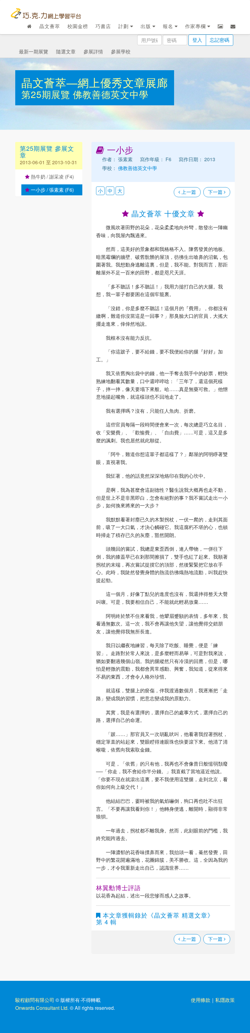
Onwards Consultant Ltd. (42, 1007)
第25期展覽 (47, 94)
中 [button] (110, 190)
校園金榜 (77, 26)
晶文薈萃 (49, 26)
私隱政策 (225, 999)
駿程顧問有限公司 (34, 999)
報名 (169, 26)
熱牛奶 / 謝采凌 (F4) (52, 176)
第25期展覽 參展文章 (47, 151)
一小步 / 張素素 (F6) (52, 189)
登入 (197, 39)
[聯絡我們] (233, 26)
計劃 (124, 26)
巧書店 (103, 26)
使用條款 (200, 999)
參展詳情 (93, 51)
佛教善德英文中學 (110, 94)
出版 (146, 26)
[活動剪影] (220, 26)
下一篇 (216, 191)
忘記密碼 (219, 39)
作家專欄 (196, 26)
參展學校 (120, 51)
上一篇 (188, 191)
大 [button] (119, 190)
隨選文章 (66, 51)
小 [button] (100, 190)
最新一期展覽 (33, 51)
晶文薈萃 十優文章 (163, 213)
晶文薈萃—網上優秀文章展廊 (94, 82)
